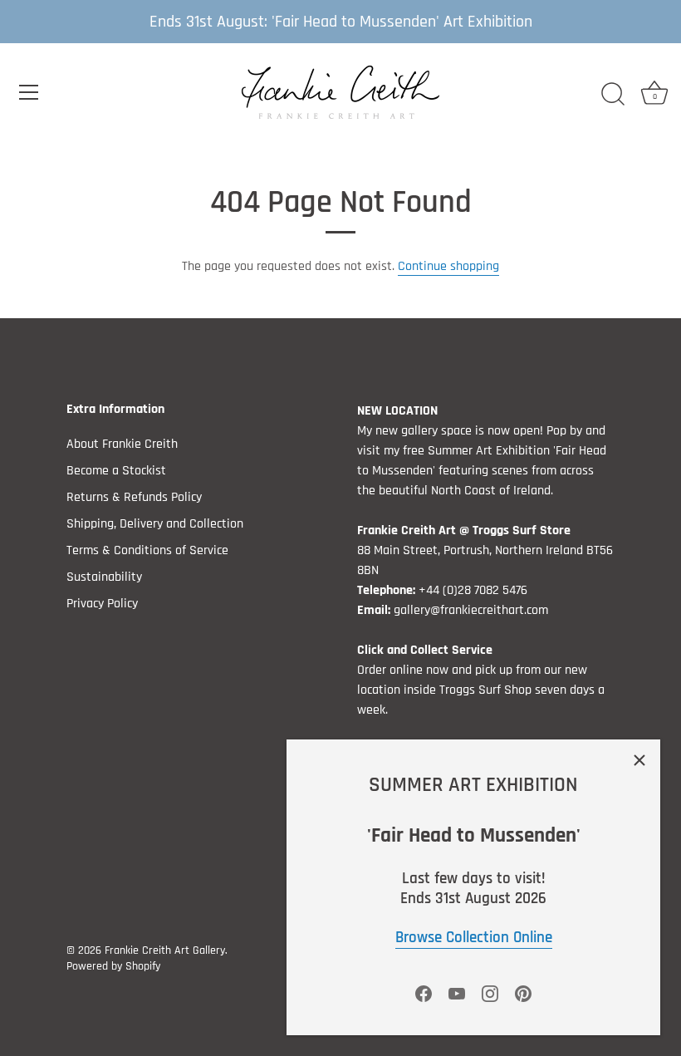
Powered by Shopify (113, 966)
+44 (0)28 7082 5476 (473, 590)
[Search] (613, 94)
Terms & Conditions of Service (147, 550)
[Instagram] (490, 993)
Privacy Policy (102, 603)
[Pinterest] (523, 993)
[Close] (639, 760)
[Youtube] (456, 993)
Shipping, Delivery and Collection (154, 524)
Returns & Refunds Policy (134, 497)
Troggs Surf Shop (485, 690)
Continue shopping (448, 266)
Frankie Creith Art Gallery (165, 950)
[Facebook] (423, 993)
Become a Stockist (116, 470)
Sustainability (104, 577)
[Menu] (29, 92)
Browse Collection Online (473, 938)
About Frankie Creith (122, 444)
